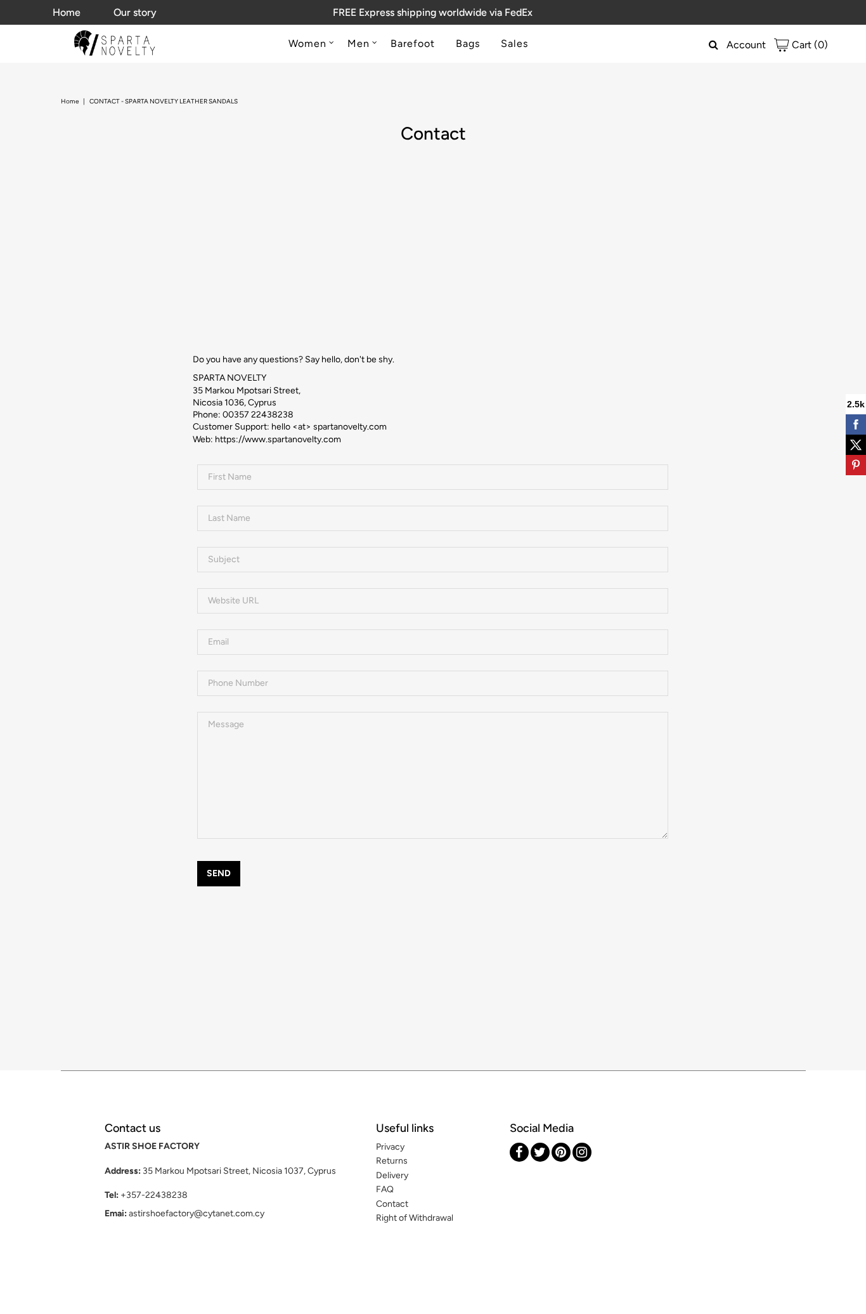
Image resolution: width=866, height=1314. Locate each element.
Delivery (392, 1175)
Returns (392, 1160)
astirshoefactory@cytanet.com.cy (196, 1213)
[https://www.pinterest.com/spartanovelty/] (561, 1152)
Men (358, 43)
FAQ (385, 1189)
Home (67, 12)
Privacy (390, 1146)
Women (307, 43)
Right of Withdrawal (414, 1217)
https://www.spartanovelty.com (278, 439)
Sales (514, 43)
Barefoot (413, 43)
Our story (135, 12)
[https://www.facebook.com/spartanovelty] (519, 1152)
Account (746, 45)
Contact (392, 1204)
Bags (468, 43)
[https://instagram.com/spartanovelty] (581, 1152)
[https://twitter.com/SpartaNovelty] (540, 1152)
